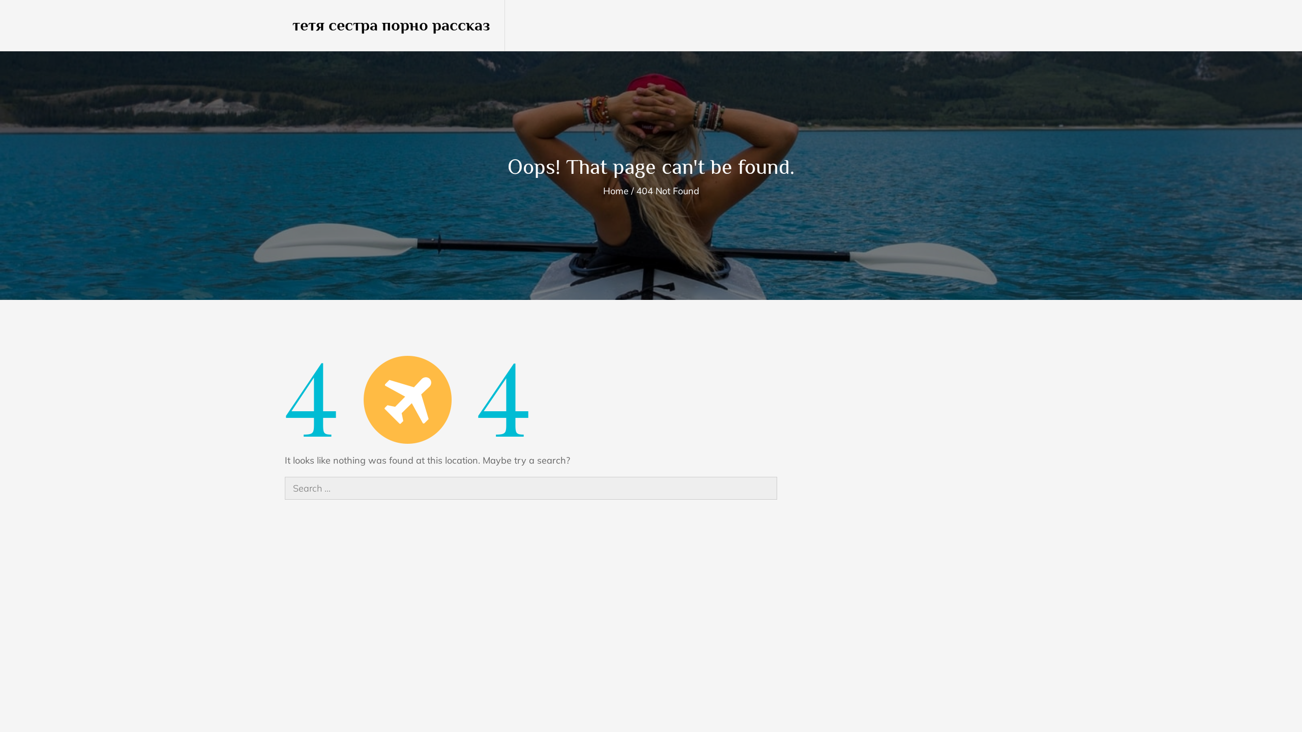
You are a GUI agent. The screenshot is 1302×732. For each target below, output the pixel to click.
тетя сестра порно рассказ (391, 25)
